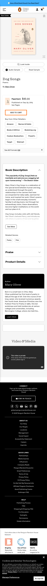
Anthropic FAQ (23, 492)
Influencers (23, 462)
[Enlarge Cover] (44, 57)
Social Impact (23, 436)
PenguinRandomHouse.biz (23, 468)
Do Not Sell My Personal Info (23, 483)
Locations (23, 430)
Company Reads (23, 465)
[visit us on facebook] (12, 406)
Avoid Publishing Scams (23, 489)
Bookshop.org (30, 130)
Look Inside (25, 64)
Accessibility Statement (23, 439)
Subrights (23, 515)
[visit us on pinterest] (31, 406)
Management (23, 433)
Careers (23, 442)
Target (9, 142)
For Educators (23, 512)
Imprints (23, 445)
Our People (23, 427)
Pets (17, 240)
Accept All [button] (39, 578)
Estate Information (23, 521)
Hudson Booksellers (15, 136)
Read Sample (34, 70)
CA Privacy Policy (23, 480)
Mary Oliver (10, 87)
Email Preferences (23, 471)
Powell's (31, 136)
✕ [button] (43, 557)
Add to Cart (16, 112)
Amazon (10, 124)
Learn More (12, 317)
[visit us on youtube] (21, 406)
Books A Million (13, 130)
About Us (23, 421)
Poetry (9, 240)
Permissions (23, 518)
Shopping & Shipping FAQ (23, 509)
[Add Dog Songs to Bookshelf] (44, 16)
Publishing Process (23, 503)
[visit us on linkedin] (26, 406)
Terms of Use (23, 474)
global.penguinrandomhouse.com (23, 410)
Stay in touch (24, 398)
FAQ (23, 506)
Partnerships (23, 456)
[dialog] (23, 570)
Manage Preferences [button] (10, 577)
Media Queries (23, 459)
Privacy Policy (23, 477)
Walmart (20, 142)
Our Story (23, 424)
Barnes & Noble (24, 124)
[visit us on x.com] (16, 406)
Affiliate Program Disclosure (23, 486)
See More (11, 226)
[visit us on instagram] (35, 406)
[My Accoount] (37, 9)
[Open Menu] (4, 9)
